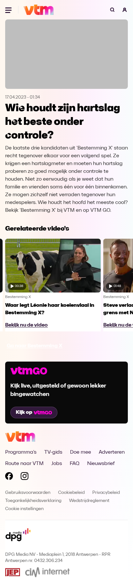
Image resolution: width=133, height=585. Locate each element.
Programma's (20, 452)
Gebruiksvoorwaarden (27, 492)
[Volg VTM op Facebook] (9, 477)
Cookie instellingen (24, 509)
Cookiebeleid (71, 492)
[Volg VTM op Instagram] (24, 477)
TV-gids (53, 452)
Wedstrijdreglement (89, 500)
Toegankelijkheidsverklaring (33, 500)
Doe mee (80, 452)
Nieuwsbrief (101, 463)
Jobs (56, 463)
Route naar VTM (24, 463)
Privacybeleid (106, 492)
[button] (124, 9)
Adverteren (112, 452)
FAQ (74, 463)
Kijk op (24, 412)
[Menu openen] (9, 10)
